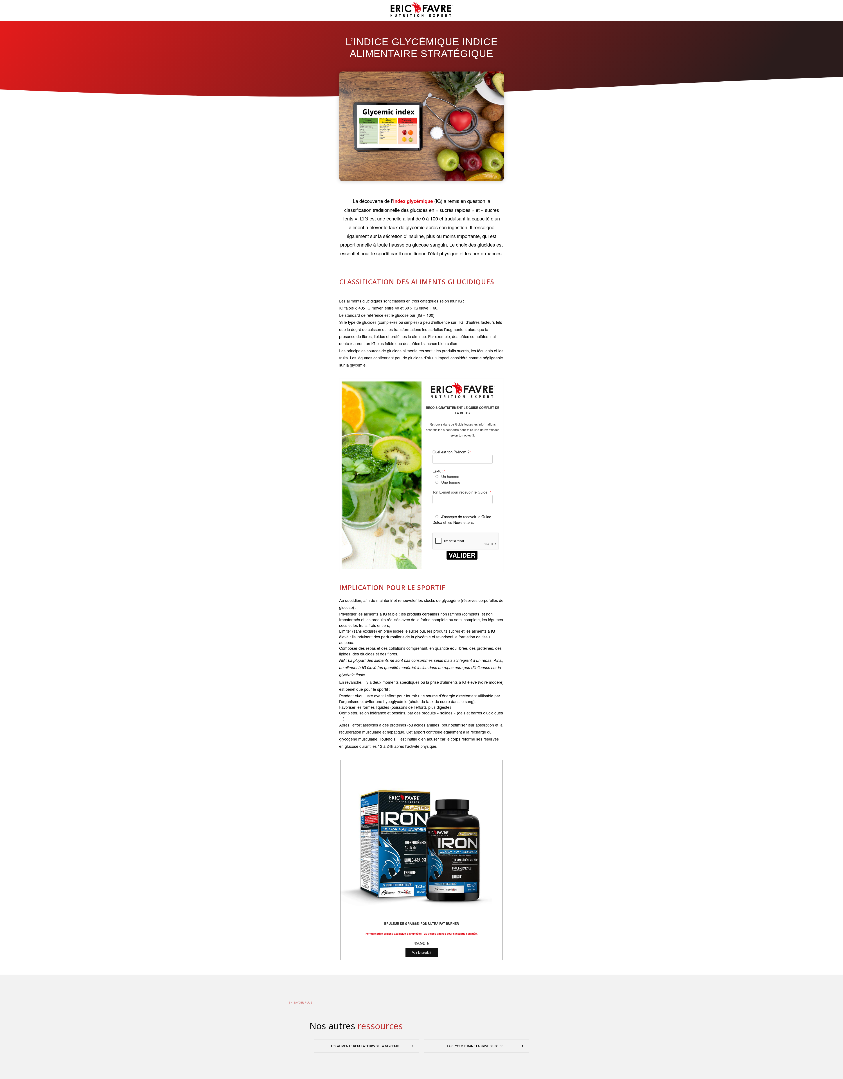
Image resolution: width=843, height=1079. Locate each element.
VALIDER (462, 555)
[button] (366, 1046)
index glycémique (413, 200)
